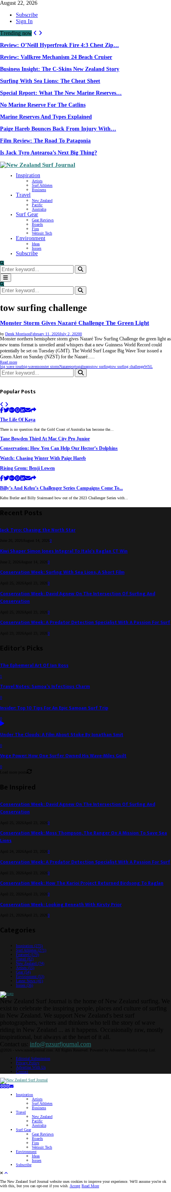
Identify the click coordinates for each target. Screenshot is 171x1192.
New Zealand (42, 200)
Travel (23, 195)
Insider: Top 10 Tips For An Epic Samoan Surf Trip (54, 708)
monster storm (47, 366)
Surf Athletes (42, 185)
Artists (37, 181)
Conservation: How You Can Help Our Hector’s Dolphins (59, 448)
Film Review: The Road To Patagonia (45, 141)
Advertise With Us (31, 1067)
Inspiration (28, 175)
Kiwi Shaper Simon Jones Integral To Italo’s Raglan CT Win (64, 551)
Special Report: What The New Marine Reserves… (61, 93)
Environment (30, 238)
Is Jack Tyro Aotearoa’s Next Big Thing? (48, 153)
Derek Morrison (17, 334)
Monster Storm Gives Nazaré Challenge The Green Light (74, 323)
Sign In (24, 21)
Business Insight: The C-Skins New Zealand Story (59, 69)
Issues (36, 248)
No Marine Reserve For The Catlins (43, 105)
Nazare (64, 366)
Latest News (29, 981)
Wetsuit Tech (42, 233)
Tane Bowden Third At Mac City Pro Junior (45, 439)
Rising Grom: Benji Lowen (27, 468)
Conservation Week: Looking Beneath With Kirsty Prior (61, 905)
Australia (39, 209)
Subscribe (27, 15)
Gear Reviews (43, 220)
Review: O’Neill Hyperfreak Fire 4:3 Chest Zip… (59, 45)
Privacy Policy (27, 1063)
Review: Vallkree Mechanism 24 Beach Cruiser (56, 57)
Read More (90, 1186)
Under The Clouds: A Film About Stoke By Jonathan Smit (61, 735)
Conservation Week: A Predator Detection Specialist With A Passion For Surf (85, 622)
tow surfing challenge (127, 366)
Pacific (37, 205)
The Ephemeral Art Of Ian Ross (34, 665)
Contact (22, 1071)
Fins (35, 229)
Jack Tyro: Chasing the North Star (38, 530)
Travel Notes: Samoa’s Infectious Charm (45, 686)
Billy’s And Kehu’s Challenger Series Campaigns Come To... (61, 488)
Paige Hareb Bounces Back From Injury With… (58, 129)
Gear (23, 972)
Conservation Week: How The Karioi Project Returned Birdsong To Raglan (81, 883)
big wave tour (11, 366)
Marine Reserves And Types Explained (46, 117)
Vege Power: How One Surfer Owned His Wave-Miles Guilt (63, 756)
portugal (76, 366)
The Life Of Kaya (17, 419)
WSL (148, 366)
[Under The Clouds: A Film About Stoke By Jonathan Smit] (2, 724)
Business (39, 190)
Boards (37, 224)
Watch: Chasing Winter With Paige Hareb (43, 458)
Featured (27, 954)
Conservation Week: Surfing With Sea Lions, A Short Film (62, 572)
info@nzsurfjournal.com (60, 1044)
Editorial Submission (33, 1058)
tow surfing (101, 366)
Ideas (36, 244)
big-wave (29, 366)
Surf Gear (27, 214)
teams (87, 366)
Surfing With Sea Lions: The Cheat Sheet (50, 81)
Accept (75, 1186)
